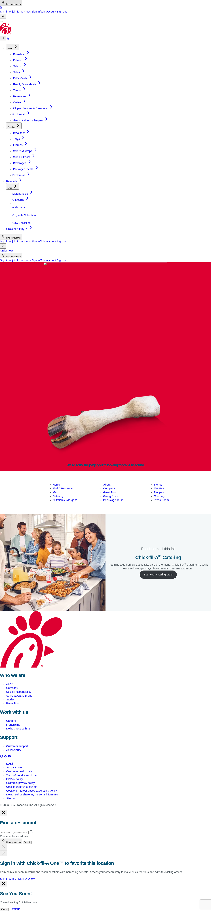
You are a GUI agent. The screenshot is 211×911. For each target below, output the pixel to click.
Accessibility (13, 750)
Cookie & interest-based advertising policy (31, 790)
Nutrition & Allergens (65, 500)
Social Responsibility (18, 691)
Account (51, 11)
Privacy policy (14, 779)
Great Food (110, 492)
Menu (56, 492)
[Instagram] (2, 757)
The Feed (160, 488)
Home (56, 484)
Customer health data (19, 771)
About (106, 484)
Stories (158, 484)
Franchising (13, 724)
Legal (9, 763)
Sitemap (11, 798)
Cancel (4, 909)
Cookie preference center (21, 786)
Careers (11, 720)
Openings (160, 496)
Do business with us (18, 728)
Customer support (17, 746)
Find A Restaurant (63, 488)
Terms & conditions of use (21, 775)
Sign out (62, 11)
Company (109, 488)
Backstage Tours (113, 500)
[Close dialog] (3, 813)
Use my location (13, 842)
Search (27, 842)
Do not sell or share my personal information (32, 794)
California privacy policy (20, 782)
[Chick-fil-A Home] (6, 33)
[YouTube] (9, 757)
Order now (6, 250)
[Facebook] (6, 757)
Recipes (159, 492)
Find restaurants (13, 4)
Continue (14, 909)
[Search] (3, 16)
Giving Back (110, 496)
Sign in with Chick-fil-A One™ (18, 878)
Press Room (161, 500)
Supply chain (14, 767)
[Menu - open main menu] (1, 21)
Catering (58, 496)
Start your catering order (158, 574)
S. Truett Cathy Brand (19, 695)
